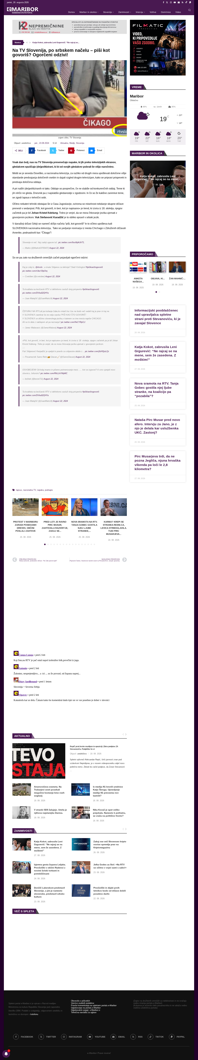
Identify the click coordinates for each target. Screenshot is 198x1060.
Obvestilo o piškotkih (80, 1001)
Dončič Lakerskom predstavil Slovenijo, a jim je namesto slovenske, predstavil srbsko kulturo (49, 892)
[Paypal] (190, 2)
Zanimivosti (123, 12)
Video (178, 12)
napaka (40, 490)
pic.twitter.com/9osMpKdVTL (71, 242)
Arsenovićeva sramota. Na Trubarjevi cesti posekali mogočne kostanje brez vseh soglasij (49, 791)
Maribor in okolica (88, 12)
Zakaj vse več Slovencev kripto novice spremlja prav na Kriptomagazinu (109, 844)
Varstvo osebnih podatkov (82, 1003)
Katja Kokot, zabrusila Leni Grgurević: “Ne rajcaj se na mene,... (157, 178)
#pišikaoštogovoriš (94, 267)
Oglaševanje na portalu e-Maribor (86, 1008)
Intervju (139, 12)
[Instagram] (171, 2)
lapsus (19, 490)
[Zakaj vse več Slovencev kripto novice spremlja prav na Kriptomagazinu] (81, 844)
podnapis (49, 490)
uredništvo (82, 754)
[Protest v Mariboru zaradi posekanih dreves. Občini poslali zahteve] (25, 507)
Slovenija (107, 12)
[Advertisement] (69, 451)
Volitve (153, 12)
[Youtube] (175, 2)
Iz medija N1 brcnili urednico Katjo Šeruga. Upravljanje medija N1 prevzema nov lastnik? (108, 791)
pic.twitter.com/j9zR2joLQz (97, 351)
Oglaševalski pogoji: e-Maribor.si (85, 1010)
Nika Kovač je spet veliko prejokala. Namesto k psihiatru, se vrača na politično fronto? (109, 813)
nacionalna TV (29, 490)
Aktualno (64, 143)
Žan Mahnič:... (177, 278)
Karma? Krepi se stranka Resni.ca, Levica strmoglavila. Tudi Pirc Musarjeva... (114, 528)
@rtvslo (38, 267)
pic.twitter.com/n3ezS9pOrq (34, 271)
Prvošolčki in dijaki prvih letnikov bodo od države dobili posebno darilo (109, 891)
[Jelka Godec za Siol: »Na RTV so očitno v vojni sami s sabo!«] (81, 867)
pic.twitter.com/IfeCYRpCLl (73, 322)
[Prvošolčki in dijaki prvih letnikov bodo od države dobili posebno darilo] (81, 890)
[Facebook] (163, 2)
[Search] (189, 10)
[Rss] (182, 2)
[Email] (179, 2)
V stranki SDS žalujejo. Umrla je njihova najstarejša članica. (50, 811)
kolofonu (34, 1014)
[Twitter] (167, 2)
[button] (27, 42)
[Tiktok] (186, 2)
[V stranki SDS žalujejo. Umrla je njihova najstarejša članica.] (21, 812)
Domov (71, 12)
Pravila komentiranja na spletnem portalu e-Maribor (93, 1005)
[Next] (126, 734)
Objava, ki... (158, 278)
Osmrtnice (166, 12)
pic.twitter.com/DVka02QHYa (35, 293)
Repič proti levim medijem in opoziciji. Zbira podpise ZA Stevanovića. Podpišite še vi (94, 747)
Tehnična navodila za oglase (83, 1012)
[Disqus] (69, 606)
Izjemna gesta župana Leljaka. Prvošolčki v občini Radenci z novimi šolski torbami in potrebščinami (50, 869)
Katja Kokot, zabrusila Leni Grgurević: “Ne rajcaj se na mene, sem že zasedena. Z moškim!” (48, 846)
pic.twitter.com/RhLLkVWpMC (54, 373)
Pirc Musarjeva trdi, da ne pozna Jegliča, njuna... (53, 42)
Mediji (72, 143)
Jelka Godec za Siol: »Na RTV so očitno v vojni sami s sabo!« (110, 866)
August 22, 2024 (56, 248)
